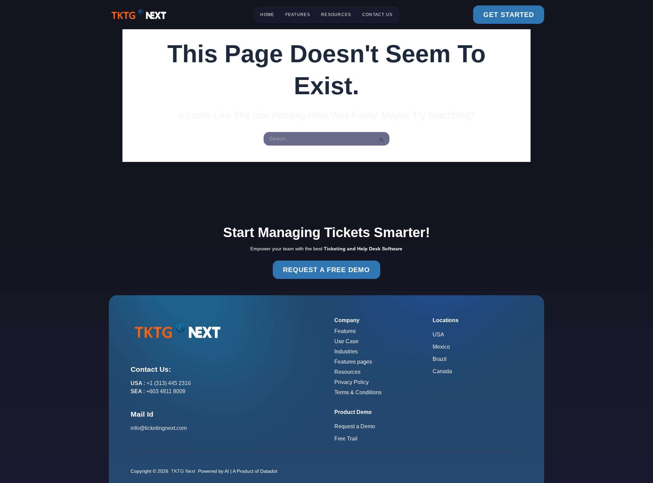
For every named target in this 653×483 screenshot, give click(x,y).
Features (297, 14)
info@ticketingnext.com (159, 428)
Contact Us (377, 14)
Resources (336, 14)
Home (267, 14)
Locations (445, 320)
